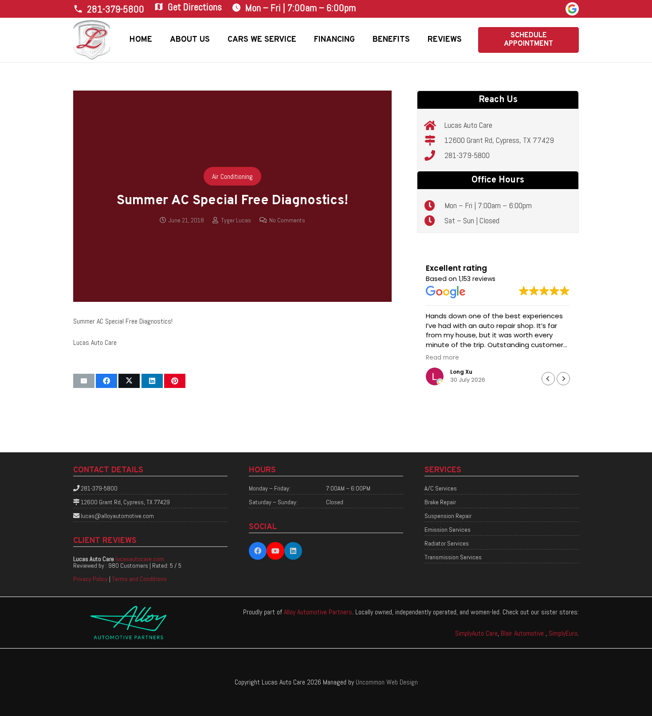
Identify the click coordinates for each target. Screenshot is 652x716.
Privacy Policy (90, 579)
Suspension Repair (447, 516)
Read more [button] (442, 358)
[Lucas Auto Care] (434, 125)
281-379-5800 (467, 155)
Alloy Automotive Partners (318, 612)
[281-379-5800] (434, 155)
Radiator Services (446, 543)
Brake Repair (440, 502)
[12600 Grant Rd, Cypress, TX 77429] (434, 140)
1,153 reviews (477, 278)
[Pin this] (174, 381)
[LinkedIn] (293, 551)
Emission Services (447, 530)
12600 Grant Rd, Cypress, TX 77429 (499, 140)
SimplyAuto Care (476, 633)
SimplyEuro (563, 633)
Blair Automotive (523, 633)
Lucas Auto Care (468, 125)
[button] (217, 40)
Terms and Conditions (139, 579)
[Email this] (83, 381)
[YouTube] (275, 551)
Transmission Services (453, 557)
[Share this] (106, 381)
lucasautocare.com (139, 559)
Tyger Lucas (236, 220)
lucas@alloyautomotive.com (117, 516)
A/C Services (440, 488)
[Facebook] (258, 551)
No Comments (287, 220)
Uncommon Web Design (387, 682)
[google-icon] (572, 9)
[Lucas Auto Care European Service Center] (92, 40)
